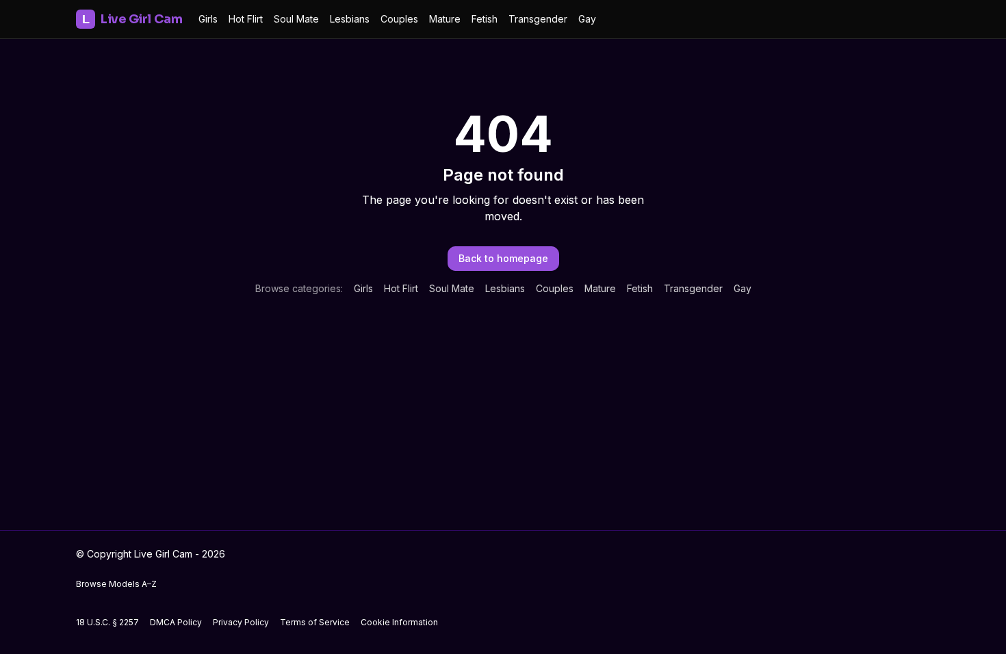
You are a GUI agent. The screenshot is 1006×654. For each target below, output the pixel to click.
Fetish (485, 19)
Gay (587, 19)
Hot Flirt (246, 19)
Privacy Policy (241, 622)
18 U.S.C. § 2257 (107, 622)
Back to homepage (503, 258)
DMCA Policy (176, 622)
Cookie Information (399, 622)
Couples (399, 19)
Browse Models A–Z (116, 584)
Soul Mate (296, 19)
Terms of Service (315, 622)
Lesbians (350, 19)
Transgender (537, 19)
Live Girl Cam (132, 19)
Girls (208, 19)
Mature (445, 19)
